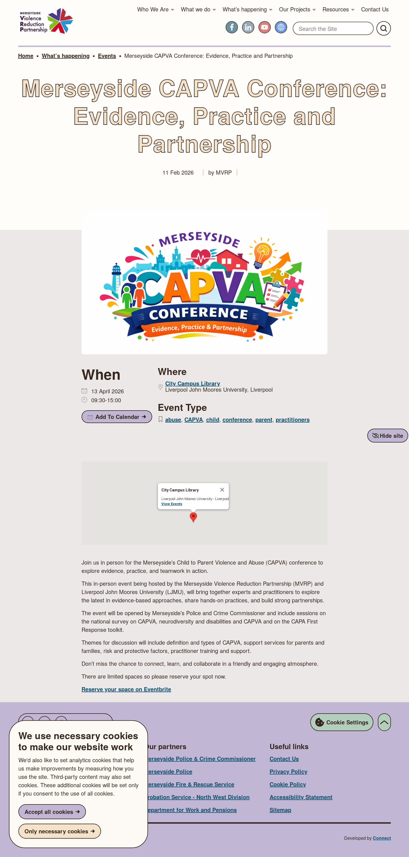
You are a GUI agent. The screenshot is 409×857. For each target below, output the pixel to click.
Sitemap (280, 810)
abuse (173, 419)
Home (25, 55)
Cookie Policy (288, 784)
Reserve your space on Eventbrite (126, 689)
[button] (193, 517)
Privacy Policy (288, 771)
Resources (335, 9)
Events (107, 55)
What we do (195, 9)
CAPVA (193, 419)
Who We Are (153, 9)
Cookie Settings (347, 722)
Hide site (391, 435)
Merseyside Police (168, 771)
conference (237, 419)
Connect (382, 838)
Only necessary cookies (56, 831)
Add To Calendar (117, 417)
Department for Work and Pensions (190, 810)
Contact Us (375, 9)
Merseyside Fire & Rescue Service (189, 784)
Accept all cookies (48, 812)
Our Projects (294, 9)
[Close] (222, 489)
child (212, 419)
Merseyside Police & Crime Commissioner (200, 758)
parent (263, 419)
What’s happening (245, 9)
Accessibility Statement (301, 797)
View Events (171, 504)
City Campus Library (192, 383)
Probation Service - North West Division (197, 797)
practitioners (293, 419)
